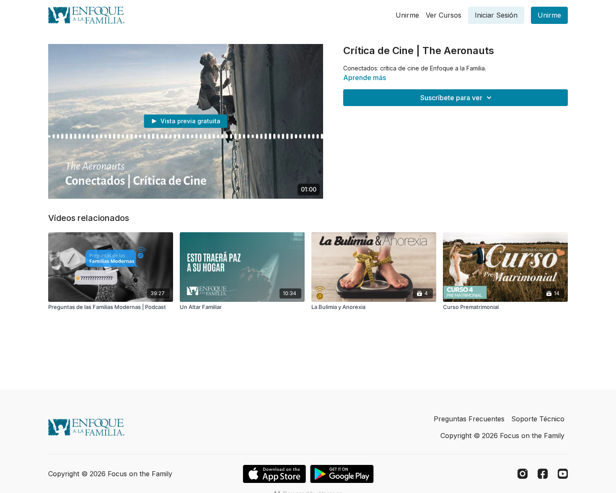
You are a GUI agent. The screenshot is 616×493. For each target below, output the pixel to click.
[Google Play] (342, 473)
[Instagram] (523, 474)
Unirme (407, 15)
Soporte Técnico (537, 419)
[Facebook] (543, 474)
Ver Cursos (443, 15)
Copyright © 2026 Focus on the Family (502, 435)
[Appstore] (274, 473)
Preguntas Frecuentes (469, 419)
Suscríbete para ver (451, 97)
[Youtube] (563, 474)
